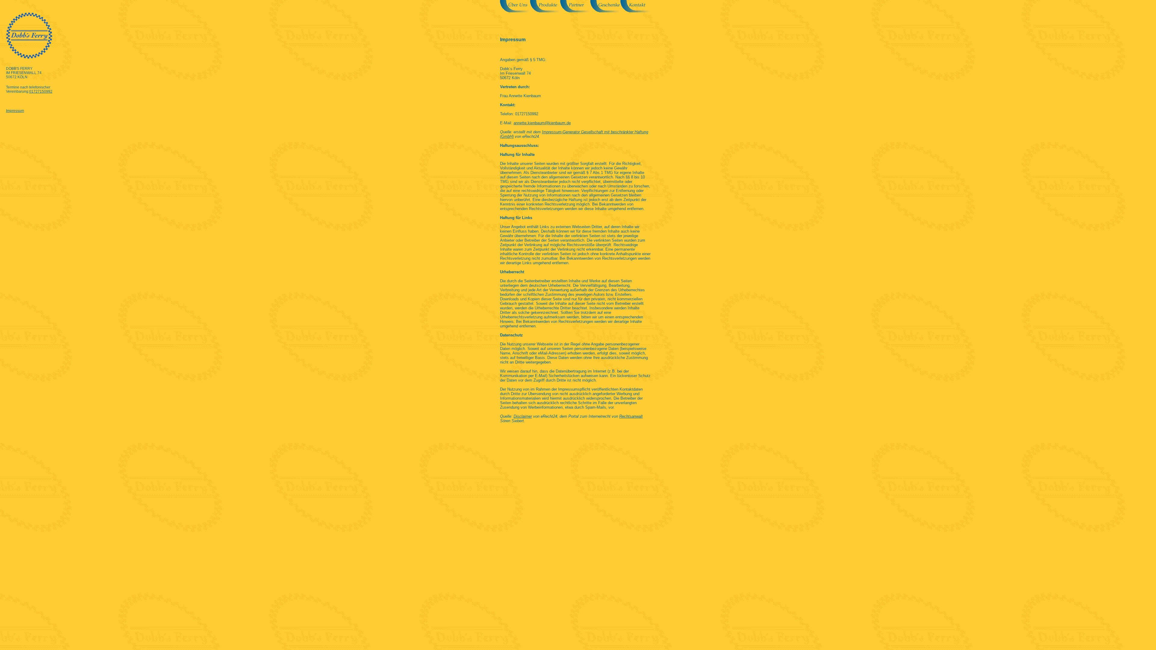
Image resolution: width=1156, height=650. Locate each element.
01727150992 (40, 91)
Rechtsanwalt (631, 416)
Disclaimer (523, 416)
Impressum (15, 111)
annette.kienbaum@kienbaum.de (542, 123)
